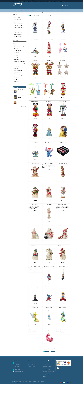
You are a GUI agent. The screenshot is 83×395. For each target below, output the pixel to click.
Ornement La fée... (35, 307)
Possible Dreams (18, 36)
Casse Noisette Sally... (63, 19)
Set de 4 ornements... (63, 60)
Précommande (38, 7)
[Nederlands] (66, 3)
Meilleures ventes (32, 366)
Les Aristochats (17, 72)
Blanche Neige (17, 52)
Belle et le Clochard (18, 50)
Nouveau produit (18, 19)
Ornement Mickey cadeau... (49, 266)
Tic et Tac (16, 79)
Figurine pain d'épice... (63, 163)
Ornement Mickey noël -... (35, 266)
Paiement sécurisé (46, 369)
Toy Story (16, 81)
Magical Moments (18, 34)
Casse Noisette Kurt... (63, 80)
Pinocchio (16, 77)
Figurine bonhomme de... (49, 39)
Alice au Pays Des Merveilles (20, 46)
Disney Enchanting (18, 25)
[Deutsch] (67, 3)
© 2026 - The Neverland (16, 382)
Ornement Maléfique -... (35, 286)
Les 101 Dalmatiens (18, 70)
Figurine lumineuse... (49, 142)
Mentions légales (46, 364)
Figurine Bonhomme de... (49, 225)
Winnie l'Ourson (17, 83)
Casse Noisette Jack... (49, 19)
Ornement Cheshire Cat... (49, 328)
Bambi (16, 48)
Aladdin (16, 44)
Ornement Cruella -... (63, 266)
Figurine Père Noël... (49, 183)
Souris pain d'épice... (63, 183)
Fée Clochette (17, 59)
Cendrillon (16, 54)
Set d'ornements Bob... (35, 80)
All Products (23, 106)
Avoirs (30, 381)
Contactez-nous (46, 374)
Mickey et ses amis (18, 75)
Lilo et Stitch (17, 74)
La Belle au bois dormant (19, 63)
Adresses (34, 381)
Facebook (58, 368)
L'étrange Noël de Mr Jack (19, 61)
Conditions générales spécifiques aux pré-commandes (49, 372)
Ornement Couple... (35, 39)
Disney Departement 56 (19, 23)
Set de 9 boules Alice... (63, 142)
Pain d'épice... (35, 60)
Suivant (54, 351)
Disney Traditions (18, 29)
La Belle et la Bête (18, 64)
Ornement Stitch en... (49, 286)
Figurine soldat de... (49, 204)
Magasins (44, 376)
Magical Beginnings (18, 32)
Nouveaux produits (32, 364)
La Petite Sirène (17, 66)
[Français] (64, 3)
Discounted (17, 17)
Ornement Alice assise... (35, 328)
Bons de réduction (41, 381)
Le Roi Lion (16, 68)
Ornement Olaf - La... (49, 307)
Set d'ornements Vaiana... (49, 80)
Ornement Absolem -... (63, 307)
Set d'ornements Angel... (63, 39)
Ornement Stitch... (35, 142)
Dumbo (16, 57)
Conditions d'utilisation (47, 366)
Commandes (25, 381)
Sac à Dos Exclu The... (22, 89)
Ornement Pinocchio (63, 286)
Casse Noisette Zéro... (35, 19)
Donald (16, 55)
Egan (15, 30)
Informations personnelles (16, 381)
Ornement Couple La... (63, 122)
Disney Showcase (18, 27)
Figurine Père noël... (35, 163)
